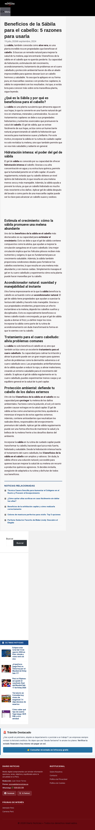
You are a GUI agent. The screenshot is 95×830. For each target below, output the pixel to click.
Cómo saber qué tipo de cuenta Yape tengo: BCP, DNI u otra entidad (19, 714)
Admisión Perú (8, 808)
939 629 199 (19, 787)
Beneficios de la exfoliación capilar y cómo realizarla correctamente (31, 507)
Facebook (10, 793)
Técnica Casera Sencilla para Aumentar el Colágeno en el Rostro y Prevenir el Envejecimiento (33, 491)
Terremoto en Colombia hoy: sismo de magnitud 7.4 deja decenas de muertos (19, 698)
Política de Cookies (57, 783)
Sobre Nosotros (56, 772)
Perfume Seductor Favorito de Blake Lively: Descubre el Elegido (33, 521)
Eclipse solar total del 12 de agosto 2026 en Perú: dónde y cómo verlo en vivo (18, 653)
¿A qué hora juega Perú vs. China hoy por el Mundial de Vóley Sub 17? (19, 668)
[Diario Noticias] (9, 3)
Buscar (9, 538)
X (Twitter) (26, 793)
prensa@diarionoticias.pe (18, 784)
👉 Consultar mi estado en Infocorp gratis (47, 750)
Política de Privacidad (58, 779)
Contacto (53, 775)
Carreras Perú (8, 811)
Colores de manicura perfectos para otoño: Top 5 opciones (34, 514)
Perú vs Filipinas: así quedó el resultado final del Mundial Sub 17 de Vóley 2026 (19, 683)
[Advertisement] (33, 209)
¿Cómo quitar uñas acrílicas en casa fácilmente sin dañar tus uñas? (33, 499)
